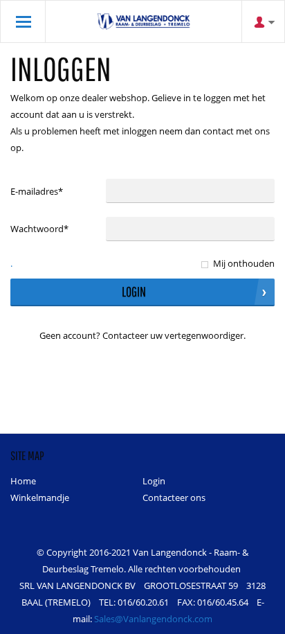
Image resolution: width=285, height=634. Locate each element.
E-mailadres (36, 191)
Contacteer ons (173, 497)
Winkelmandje (39, 497)
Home (23, 481)
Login (153, 481)
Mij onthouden (244, 263)
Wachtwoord (39, 228)
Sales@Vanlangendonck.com (153, 619)
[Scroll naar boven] (255, 618)
